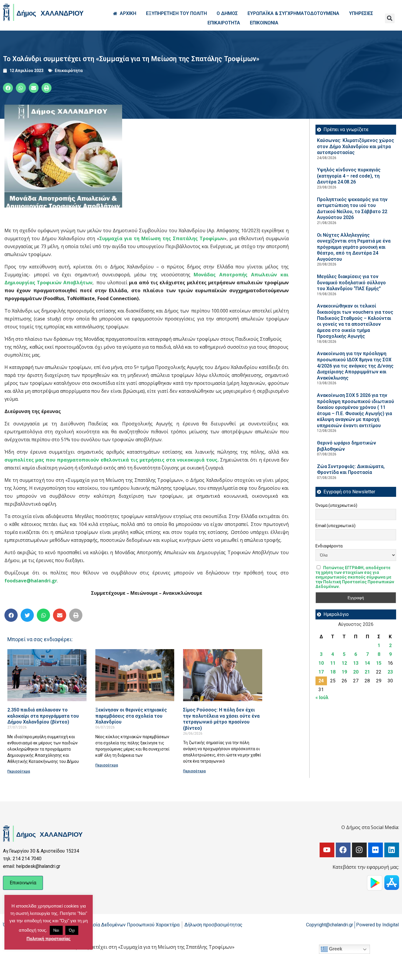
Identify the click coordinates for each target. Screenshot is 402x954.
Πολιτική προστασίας (48, 938)
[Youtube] (327, 850)
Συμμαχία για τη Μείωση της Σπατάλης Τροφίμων (162, 238)
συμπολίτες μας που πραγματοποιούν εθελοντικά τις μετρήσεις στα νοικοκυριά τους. (111, 460)
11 (332, 663)
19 (344, 672)
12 (344, 663)
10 (321, 663)
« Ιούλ (321, 697)
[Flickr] (375, 850)
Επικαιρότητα (69, 70)
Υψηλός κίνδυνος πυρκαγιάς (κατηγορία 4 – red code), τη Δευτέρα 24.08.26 (349, 176)
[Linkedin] (391, 850)
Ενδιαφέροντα (329, 546)
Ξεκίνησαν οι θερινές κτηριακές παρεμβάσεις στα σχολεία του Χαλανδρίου (131, 716)
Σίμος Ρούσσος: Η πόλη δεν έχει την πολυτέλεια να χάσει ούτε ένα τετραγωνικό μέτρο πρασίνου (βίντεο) (221, 719)
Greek (335, 948)
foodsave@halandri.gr (30, 580)
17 (321, 672)
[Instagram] (359, 850)
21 (367, 672)
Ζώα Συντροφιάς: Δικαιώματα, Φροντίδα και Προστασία (351, 469)
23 (390, 672)
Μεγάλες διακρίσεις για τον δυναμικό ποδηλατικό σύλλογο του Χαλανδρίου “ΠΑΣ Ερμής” (351, 282)
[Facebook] (343, 850)
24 (321, 681)
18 (332, 672)
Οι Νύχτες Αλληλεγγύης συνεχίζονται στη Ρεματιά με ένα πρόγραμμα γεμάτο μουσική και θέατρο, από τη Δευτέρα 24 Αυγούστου (354, 247)
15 (378, 663)
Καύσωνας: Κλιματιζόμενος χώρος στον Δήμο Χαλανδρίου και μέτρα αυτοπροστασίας (355, 146)
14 (367, 663)
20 (355, 672)
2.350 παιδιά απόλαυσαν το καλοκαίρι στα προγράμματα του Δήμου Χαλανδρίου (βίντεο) (43, 716)
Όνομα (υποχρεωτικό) (336, 505)
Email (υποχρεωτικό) (335, 525)
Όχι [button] (72, 930)
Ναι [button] (56, 930)
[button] (390, 18)
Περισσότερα (18, 771)
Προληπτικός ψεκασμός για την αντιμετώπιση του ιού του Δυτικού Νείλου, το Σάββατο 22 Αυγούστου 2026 (352, 208)
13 (355, 663)
